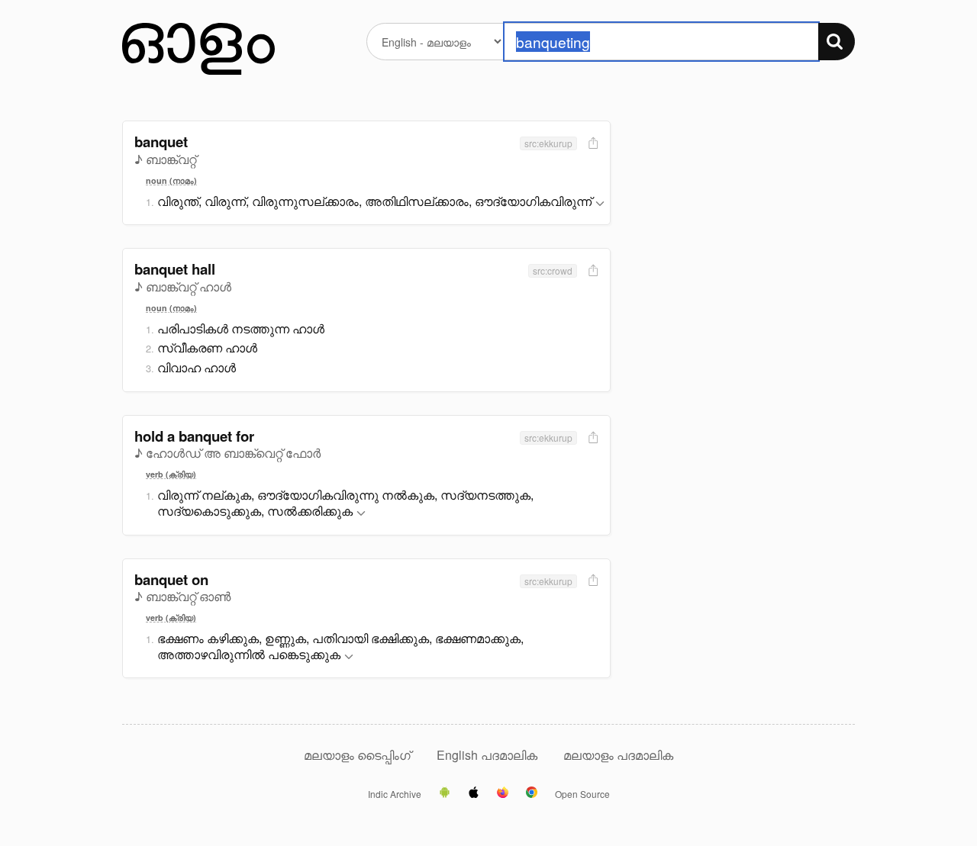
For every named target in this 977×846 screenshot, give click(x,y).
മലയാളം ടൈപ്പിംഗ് (357, 755)
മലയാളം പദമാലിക (618, 755)
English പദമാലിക (488, 755)
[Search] (836, 41)
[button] (600, 204)
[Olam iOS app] (473, 793)
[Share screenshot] (591, 144)
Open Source (582, 794)
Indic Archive (394, 794)
